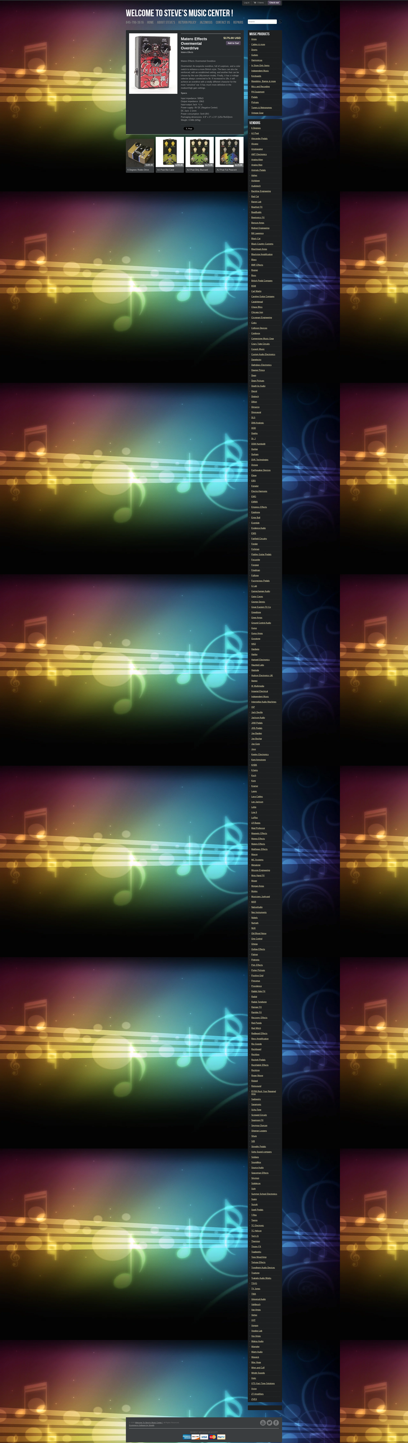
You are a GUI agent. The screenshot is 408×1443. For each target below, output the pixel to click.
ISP (253, 707)
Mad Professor (258, 828)
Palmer (254, 954)
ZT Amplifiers (257, 1394)
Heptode (255, 670)
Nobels (254, 917)
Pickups (255, 102)
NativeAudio (256, 907)
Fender (254, 544)
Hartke (254, 654)
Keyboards (256, 76)
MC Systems (257, 860)
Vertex (254, 1315)
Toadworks (256, 1252)
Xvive (254, 1388)
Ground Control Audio (261, 623)
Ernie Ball (255, 517)
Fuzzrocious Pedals (260, 581)
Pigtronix (255, 960)
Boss (253, 275)
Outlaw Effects (258, 949)
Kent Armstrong (258, 760)
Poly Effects (257, 965)
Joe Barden (256, 733)
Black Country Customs (262, 244)
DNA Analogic (257, 423)
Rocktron (255, 1070)
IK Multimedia (257, 686)
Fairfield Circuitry (259, 538)
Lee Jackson (257, 802)
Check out (274, 3)
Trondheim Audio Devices (263, 1267)
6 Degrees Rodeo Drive (138, 170)
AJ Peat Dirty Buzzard (197, 170)
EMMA (254, 502)
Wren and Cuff (258, 1367)
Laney (254, 791)
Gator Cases (257, 596)
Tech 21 (255, 1236)
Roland (254, 1081)
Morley (254, 891)
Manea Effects (258, 838)
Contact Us (223, 22)
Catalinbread (257, 302)
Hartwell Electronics (260, 659)
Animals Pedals (258, 170)
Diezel (254, 391)
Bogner (254, 270)
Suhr (253, 1188)
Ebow (253, 475)
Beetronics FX (258, 217)
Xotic (253, 1378)
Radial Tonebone (259, 1002)
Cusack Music (258, 349)
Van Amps (256, 1310)
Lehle (253, 807)
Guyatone (255, 638)
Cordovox (255, 333)
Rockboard (256, 1049)
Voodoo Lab (256, 1331)
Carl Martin (256, 291)
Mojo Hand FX (258, 875)
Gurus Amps (257, 633)
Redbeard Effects (259, 1033)
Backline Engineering (261, 191)
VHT (253, 1320)
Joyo (253, 749)
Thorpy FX (256, 1246)
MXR (253, 902)
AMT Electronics (259, 154)
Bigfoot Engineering (260, 228)
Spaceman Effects (260, 1173)
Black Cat (255, 238)
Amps (254, 39)
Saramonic (256, 1104)
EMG (253, 496)
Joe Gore (255, 744)
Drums (254, 49)
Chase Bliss (256, 307)
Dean (253, 375)
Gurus (254, 628)
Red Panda (256, 1023)
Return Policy (187, 22)
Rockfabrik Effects (260, 1065)
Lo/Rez (254, 817)
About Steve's (166, 22)
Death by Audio (258, 386)
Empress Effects (259, 507)
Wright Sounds (258, 1373)
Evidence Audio (258, 528)
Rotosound (256, 1086)
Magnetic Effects (259, 833)
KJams (254, 770)
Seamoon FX (257, 1120)
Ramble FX (256, 1012)
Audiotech (256, 186)
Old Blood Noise (258, 933)
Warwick (255, 1357)
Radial (254, 996)
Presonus (255, 981)
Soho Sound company (261, 1152)
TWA (253, 1294)
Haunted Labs (257, 665)
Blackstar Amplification (262, 254)
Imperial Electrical (259, 691)
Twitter (269, 1423)
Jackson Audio (258, 717)
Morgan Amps (257, 886)
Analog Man (256, 165)
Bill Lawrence (257, 233)
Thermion (255, 1241)
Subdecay (256, 1183)
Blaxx (254, 259)
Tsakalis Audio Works (261, 1278)
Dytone (254, 465)
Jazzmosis (206, 22)
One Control (256, 938)
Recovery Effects (259, 1017)
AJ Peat (255, 133)
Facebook (276, 1423)
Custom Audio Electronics (263, 354)
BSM (253, 286)
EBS (253, 481)
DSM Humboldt (258, 444)
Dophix (254, 433)
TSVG (254, 1283)
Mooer (254, 881)
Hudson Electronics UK (262, 675)
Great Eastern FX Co (261, 607)
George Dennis (258, 602)
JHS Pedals (256, 728)
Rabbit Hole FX (258, 991)
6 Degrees (256, 128)
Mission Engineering (260, 870)
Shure (254, 1136)
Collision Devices (259, 328)
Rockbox (255, 1054)
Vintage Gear (257, 113)
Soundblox (256, 1162)
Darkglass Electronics (261, 365)
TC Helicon (256, 1231)
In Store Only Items (260, 65)
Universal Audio (258, 1299)
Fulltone (255, 575)
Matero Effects (187, 52)
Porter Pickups (258, 970)
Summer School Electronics (264, 1194)
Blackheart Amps (259, 249)
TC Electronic (257, 1225)
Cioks (254, 323)
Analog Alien (257, 159)
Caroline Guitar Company (262, 296)
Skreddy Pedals (258, 1146)
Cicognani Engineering (261, 317)
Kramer (254, 786)
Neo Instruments (259, 912)
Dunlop (254, 449)
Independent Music (260, 71)
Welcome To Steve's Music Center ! (179, 13)
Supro (254, 1199)
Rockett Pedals (258, 1060)
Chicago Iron (257, 312)
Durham (255, 454)
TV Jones (255, 1288)
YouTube (263, 1423)
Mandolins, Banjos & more (263, 81)
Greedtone (256, 612)
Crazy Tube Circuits (260, 344)
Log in (246, 3)
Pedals (254, 97)
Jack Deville (257, 712)
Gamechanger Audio (260, 591)
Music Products (259, 34)
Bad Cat (255, 196)
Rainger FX (256, 1007)
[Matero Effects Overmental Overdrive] (153, 63)
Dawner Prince (258, 370)
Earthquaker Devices (261, 470)
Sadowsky (256, 1099)
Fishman (255, 549)
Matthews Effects (259, 849)
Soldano (255, 1157)
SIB (253, 1141)
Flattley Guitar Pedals (261, 554)
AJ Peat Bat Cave (165, 170)
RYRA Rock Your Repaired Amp (263, 1092)
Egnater (255, 486)
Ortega (254, 944)
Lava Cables (257, 796)
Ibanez (254, 681)
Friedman (255, 570)
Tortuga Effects (258, 1262)
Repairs (238, 22)
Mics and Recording (260, 86)
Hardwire (255, 649)
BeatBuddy (256, 212)
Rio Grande (256, 1044)
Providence (256, 986)
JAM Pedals (257, 723)
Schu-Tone (256, 1109)
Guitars (254, 55)
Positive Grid (257, 975)
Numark (255, 923)
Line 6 (254, 812)
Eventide (255, 523)
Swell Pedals (257, 1210)
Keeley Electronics (260, 754)
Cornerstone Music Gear (262, 338)
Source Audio (257, 1167)
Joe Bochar (256, 738)
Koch (253, 775)
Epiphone (255, 512)
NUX (253, 928)
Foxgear (255, 565)
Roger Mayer (257, 1075)
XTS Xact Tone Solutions (263, 1383)
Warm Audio (256, 1352)
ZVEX (254, 1399)
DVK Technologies (259, 459)
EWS (253, 533)
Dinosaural (256, 412)
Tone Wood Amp (258, 1257)
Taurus (254, 1220)
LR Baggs (255, 823)
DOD (253, 428)
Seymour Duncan (259, 1125)
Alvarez (254, 144)
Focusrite (255, 559)
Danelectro (256, 359)
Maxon (254, 854)
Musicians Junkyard (260, 896)
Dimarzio (255, 407)
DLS (253, 417)
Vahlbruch (255, 1304)
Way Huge (256, 1362)
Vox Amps (256, 1336)
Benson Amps (257, 223)
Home (150, 22)
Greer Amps (256, 617)
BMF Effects (257, 265)
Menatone (255, 865)
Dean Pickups (257, 380)
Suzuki (254, 1204)
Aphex (254, 175)
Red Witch (256, 1028)
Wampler (255, 1346)
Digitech (255, 396)
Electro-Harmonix (259, 491)
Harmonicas (256, 60)
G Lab (254, 586)
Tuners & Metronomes (261, 107)
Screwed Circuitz (259, 1115)
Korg (253, 781)
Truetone (255, 1273)
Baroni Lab (256, 202)
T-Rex (254, 1215)
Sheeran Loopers (259, 1131)
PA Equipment (257, 92)
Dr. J (253, 438)
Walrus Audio (257, 1341)
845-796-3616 (135, 22)
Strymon (255, 1178)
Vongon (254, 1325)
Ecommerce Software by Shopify (141, 1425)
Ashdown (255, 180)
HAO (253, 644)
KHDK (254, 765)
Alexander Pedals (259, 138)
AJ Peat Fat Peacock (227, 170)
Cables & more (258, 44)
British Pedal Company (262, 280)
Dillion (254, 402)
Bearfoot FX (256, 207)
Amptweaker (257, 149)
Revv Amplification (260, 1039)
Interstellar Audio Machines (263, 702)
